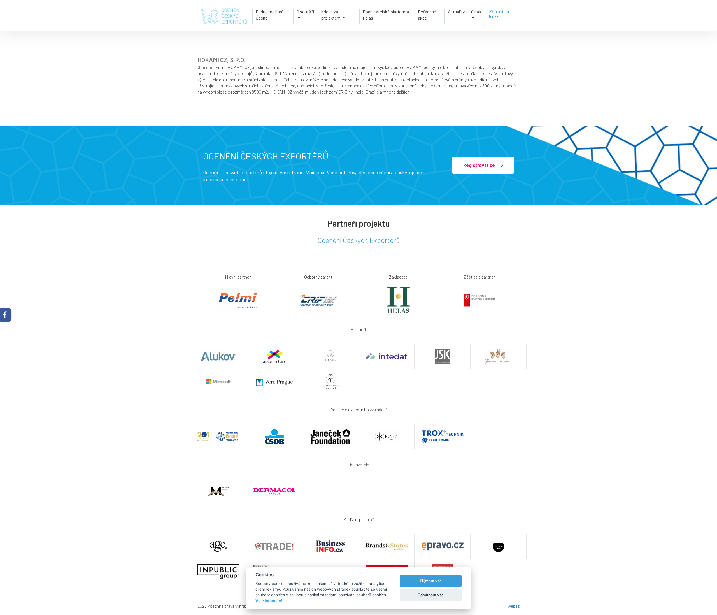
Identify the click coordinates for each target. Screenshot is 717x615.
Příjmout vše (431, 581)
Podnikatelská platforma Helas (386, 14)
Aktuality (456, 11)
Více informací (268, 600)
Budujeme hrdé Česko (269, 14)
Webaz (513, 606)
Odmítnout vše (431, 595)
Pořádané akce (427, 14)
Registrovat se (479, 165)
